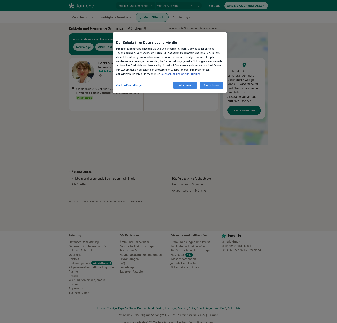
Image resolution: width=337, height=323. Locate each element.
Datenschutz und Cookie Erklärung (180, 74)
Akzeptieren (211, 84)
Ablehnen (185, 84)
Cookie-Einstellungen (129, 85)
